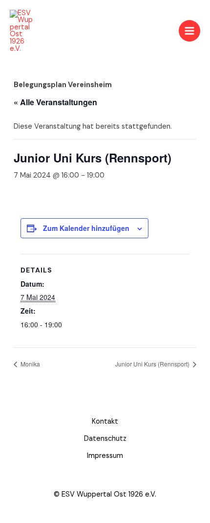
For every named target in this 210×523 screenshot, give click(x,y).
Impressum (105, 455)
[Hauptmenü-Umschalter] (189, 31)
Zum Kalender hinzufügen (86, 228)
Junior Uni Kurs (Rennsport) (153, 364)
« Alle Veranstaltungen (55, 102)
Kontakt (105, 421)
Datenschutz (105, 438)
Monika (29, 364)
